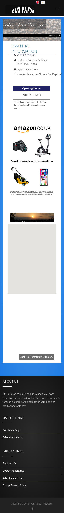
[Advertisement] (32, 327)
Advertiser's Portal (13, 478)
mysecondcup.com (27, 69)
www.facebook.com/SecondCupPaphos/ (39, 74)
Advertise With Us (13, 437)
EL (43, 2)
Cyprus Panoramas (13, 470)
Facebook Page (11, 430)
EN (37, 2)
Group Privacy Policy (14, 485)
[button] (32, 256)
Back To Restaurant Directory (36, 356)
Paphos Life (9, 463)
